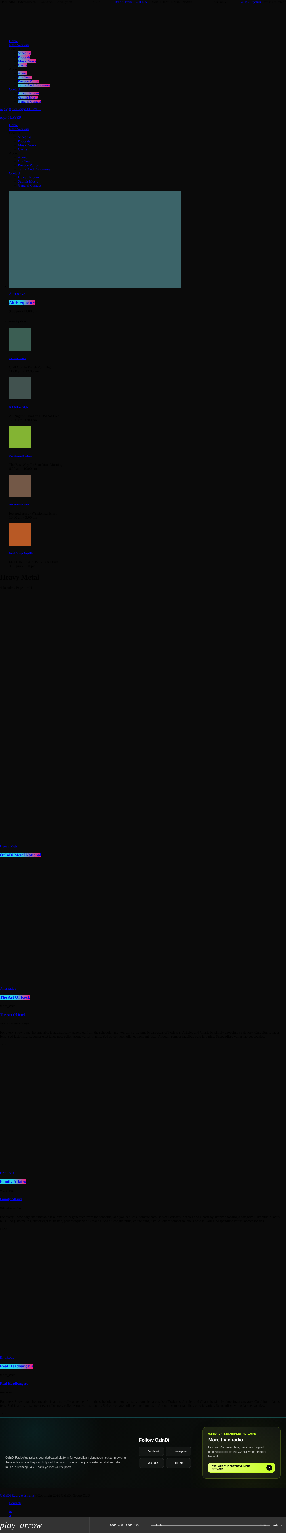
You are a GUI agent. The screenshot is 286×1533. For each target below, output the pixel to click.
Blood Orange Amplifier (21, 553)
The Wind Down (17, 358)
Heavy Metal (9, 846)
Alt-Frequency (22, 302)
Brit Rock (7, 1173)
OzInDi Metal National (20, 855)
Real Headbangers (16, 1366)
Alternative (17, 294)
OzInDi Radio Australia (17, 1495)
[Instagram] (7, 109)
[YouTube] (1, 109)
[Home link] (129, 32)
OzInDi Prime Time (19, 504)
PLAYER (30, 109)
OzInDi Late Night (18, 407)
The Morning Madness (20, 456)
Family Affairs (13, 1181)
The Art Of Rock (15, 997)
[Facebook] (10, 109)
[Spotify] (4, 109)
